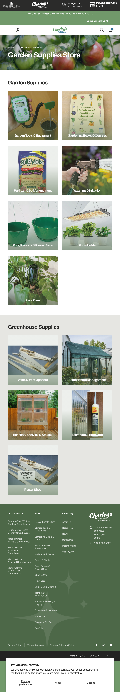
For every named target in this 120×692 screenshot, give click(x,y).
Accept (58, 682)
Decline (91, 682)
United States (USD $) (97, 21)
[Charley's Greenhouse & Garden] (100, 520)
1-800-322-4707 (102, 543)
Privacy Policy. (74, 673)
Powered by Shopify (105, 656)
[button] (9, 29)
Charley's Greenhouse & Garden (87, 656)
